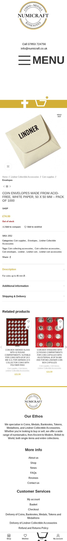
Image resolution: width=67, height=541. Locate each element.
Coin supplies (48, 177)
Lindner (21, 252)
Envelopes (7, 180)
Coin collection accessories (47, 248)
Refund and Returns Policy (33, 528)
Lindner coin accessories (50, 252)
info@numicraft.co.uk (34, 48)
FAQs (33, 473)
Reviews (33, 478)
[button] (28, 327)
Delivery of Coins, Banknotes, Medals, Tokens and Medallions (33, 516)
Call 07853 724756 (34, 44)
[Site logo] (33, 15)
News (33, 468)
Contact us (33, 483)
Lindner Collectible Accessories (25, 177)
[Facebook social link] (24, 103)
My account (33, 499)
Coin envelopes (9, 252)
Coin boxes (23, 368)
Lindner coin (31, 252)
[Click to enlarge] (8, 166)
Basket (33, 504)
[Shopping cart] (40, 104)
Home (5, 177)
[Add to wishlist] (28, 321)
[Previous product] (3, 186)
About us (33, 457)
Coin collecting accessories (20, 248)
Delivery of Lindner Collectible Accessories (33, 523)
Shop (33, 463)
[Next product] (10, 186)
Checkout (33, 509)
